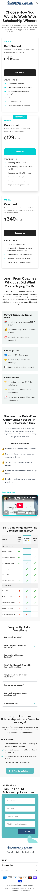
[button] (37, 3)
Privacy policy (31, 888)
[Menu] (2, 3)
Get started (20, 73)
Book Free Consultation (18, 771)
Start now (20, 152)
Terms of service (25, 890)
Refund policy (15, 890)
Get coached (20, 233)
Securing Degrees (17, 885)
